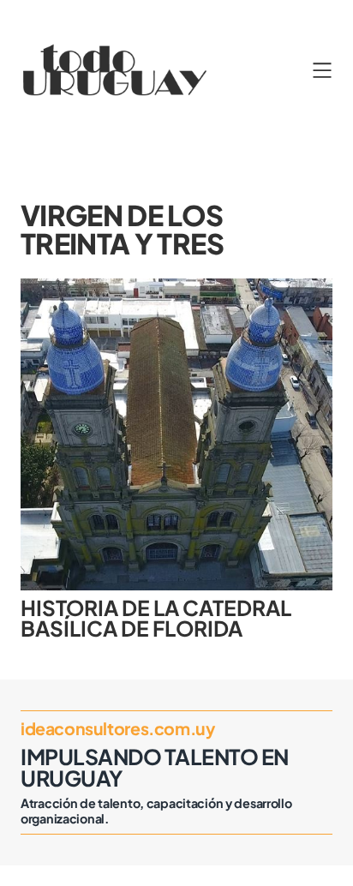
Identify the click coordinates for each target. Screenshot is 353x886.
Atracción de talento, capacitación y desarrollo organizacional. (156, 810)
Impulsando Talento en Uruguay (155, 767)
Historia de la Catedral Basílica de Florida (156, 618)
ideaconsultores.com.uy (117, 728)
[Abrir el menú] (322, 70)
